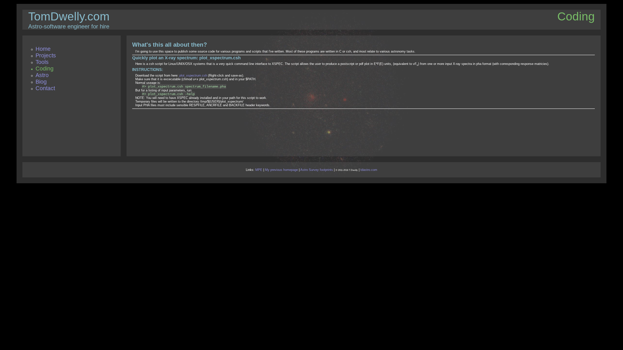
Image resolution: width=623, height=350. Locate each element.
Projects (46, 55)
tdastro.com (368, 170)
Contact (45, 88)
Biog (41, 82)
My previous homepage (281, 170)
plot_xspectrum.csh (193, 75)
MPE (258, 170)
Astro (42, 75)
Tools (42, 62)
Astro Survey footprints (316, 170)
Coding (45, 68)
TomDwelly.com (69, 16)
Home (43, 49)
